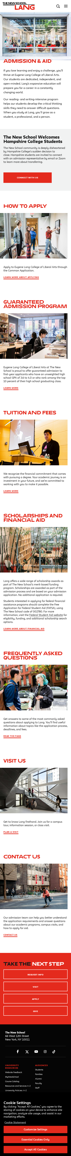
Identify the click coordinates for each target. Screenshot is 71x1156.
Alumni (38, 1079)
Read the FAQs (12, 736)
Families (39, 1074)
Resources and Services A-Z (18, 1086)
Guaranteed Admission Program (35, 304)
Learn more (10, 491)
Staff (37, 1088)
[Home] (17, 6)
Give (35, 1011)
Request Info (36, 974)
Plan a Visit (10, 832)
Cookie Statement (15, 1122)
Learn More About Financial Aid (23, 628)
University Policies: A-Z (16, 1090)
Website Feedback (13, 1072)
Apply (35, 999)
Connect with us (27, 177)
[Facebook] (18, 1051)
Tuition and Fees (29, 412)
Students (39, 1069)
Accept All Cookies (35, 1149)
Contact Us (21, 856)
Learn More (10, 388)
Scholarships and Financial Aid (33, 517)
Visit (35, 987)
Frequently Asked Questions (32, 655)
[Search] (58, 6)
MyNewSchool (12, 1077)
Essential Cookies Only (35, 1139)
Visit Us (14, 761)
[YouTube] (36, 1051)
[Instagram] (45, 1051)
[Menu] (66, 6)
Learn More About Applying (21, 277)
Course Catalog (12, 1081)
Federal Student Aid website (46, 614)
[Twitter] (27, 1051)
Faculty (38, 1083)
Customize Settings (35, 1129)
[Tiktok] (53, 1051)
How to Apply (25, 206)
